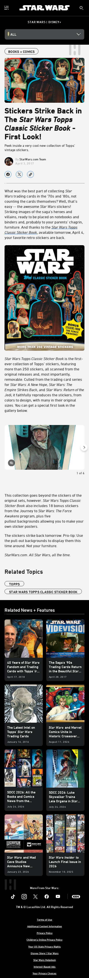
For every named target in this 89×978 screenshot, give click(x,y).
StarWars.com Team (32, 159)
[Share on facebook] (8, 174)
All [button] (13, 34)
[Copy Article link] (30, 174)
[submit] (81, 8)
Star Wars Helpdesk (44, 959)
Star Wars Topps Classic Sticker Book (43, 592)
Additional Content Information (44, 926)
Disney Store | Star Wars (45, 953)
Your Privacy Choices (44, 973)
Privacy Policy (44, 932)
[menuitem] (6, 8)
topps (14, 584)
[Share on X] (19, 174)
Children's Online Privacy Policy (44, 939)
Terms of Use (44, 919)
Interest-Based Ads (45, 966)
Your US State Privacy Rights (44, 946)
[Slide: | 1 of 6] (44, 447)
